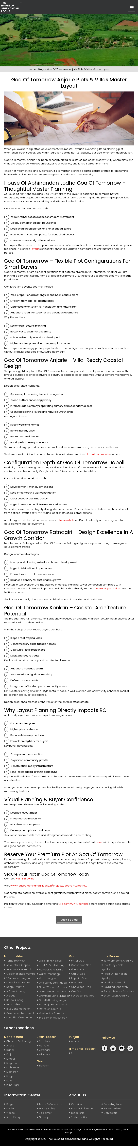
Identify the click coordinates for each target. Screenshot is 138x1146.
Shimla (75, 1053)
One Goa (76, 991)
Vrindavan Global (114, 982)
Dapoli (10, 1050)
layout (35, 249)
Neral (9, 1080)
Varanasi (44, 1050)
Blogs (41, 69)
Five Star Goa (79, 969)
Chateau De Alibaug (18, 1041)
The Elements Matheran (53, 1017)
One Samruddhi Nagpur (53, 982)
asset (99, 842)
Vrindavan (45, 1054)
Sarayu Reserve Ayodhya (119, 991)
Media (10, 1108)
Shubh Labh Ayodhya (116, 995)
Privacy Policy (47, 1108)
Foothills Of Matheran (19, 1017)
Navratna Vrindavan (116, 987)
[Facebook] (104, 1045)
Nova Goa (77, 982)
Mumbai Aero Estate (51, 969)
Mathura (44, 1045)
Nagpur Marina (15, 987)
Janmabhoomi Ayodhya (118, 960)
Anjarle (10, 1045)
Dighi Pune (12, 1067)
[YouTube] (122, 1045)
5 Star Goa (77, 960)
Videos (10, 1113)
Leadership (77, 1113)
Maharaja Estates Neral (53, 1004)
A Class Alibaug (15, 991)
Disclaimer (45, 1113)
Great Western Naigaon (53, 991)
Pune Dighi (12, 1085)
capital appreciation (107, 588)
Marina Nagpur (48, 978)
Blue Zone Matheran (18, 1008)
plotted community (98, 454)
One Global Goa (81, 987)
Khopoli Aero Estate (18, 982)
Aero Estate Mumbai (18, 969)
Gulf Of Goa (78, 973)
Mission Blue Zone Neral (53, 1013)
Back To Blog (69, 920)
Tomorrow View (15, 960)
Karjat (9, 1054)
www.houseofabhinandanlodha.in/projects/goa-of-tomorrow (48, 885)
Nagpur (10, 1076)
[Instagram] (113, 1045)
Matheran (12, 1072)
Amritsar (76, 1041)
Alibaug (10, 995)
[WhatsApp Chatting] (130, 1045)
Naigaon (11, 1063)
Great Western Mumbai (53, 987)
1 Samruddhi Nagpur (18, 978)
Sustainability (79, 1117)
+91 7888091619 (25, 878)
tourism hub (66, 520)
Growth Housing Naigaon (54, 1000)
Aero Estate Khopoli (18, 965)
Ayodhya (44, 1041)
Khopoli (10, 1058)
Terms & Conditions (50, 1104)
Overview (76, 1104)
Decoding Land (113, 1104)
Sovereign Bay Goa (82, 995)
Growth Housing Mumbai (54, 996)
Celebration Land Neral (20, 1013)
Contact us (110, 1113)
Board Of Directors (82, 1108)
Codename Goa (81, 965)
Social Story (13, 1117)
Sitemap (44, 1117)
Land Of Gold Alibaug (51, 965)
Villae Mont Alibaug (50, 961)
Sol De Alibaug (15, 1000)
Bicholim (44, 1065)
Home (32, 69)
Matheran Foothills (50, 1009)
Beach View (13, 1004)
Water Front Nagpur (50, 974)
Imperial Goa (79, 978)
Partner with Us (112, 1108)
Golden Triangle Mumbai (21, 973)
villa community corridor (73, 904)
